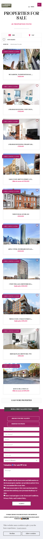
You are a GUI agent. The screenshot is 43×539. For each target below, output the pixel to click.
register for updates (18, 423)
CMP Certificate (32, 514)
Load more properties (21, 400)
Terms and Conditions (31, 495)
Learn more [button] (21, 528)
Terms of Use (15, 514)
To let (24, 465)
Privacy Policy (8, 498)
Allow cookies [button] (31, 533)
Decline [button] (12, 533)
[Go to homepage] (6, 5)
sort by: (5, 44)
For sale (16, 465)
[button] (39, 4)
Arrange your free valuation (21, 418)
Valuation (7, 465)
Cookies (8, 514)
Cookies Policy (21, 498)
